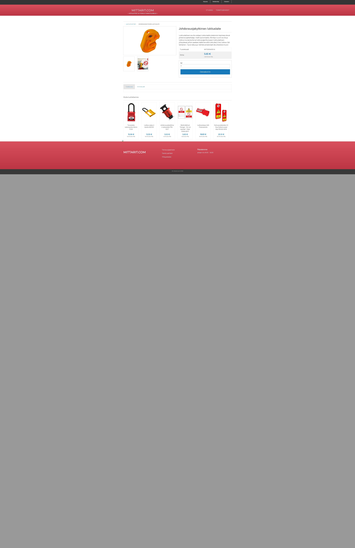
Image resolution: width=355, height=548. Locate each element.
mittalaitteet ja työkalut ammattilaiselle (142, 13)
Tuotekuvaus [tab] (129, 86)
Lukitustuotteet (131, 24)
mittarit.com (143, 10)
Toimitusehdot (167, 153)
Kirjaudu (205, 1)
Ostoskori (226, 1)
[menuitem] (209, 10)
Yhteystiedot (166, 157)
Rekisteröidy (216, 1)
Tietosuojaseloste (168, 150)
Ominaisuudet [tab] (141, 86)
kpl (181, 63)
